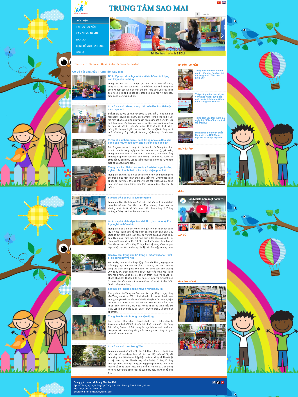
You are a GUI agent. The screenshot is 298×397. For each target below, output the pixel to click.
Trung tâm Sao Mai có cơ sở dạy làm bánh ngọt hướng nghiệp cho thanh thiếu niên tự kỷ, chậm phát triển (140, 169)
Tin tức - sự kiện (86, 26)
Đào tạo (81, 39)
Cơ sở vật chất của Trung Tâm (125, 346)
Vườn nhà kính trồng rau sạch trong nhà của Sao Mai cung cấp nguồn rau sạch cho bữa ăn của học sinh (139, 141)
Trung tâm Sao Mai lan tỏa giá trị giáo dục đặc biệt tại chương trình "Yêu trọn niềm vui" (209, 74)
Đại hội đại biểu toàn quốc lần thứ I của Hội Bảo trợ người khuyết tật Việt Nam (209, 135)
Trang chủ (79, 63)
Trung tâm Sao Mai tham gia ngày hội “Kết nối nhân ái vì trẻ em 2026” (210, 120)
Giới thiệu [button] (82, 20)
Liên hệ (80, 52)
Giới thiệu (93, 63)
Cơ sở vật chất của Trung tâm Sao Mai (120, 63)
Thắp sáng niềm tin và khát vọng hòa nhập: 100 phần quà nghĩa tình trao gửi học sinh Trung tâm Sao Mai (209, 98)
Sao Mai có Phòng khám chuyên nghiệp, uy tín (135, 288)
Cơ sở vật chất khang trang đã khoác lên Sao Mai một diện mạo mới (139, 108)
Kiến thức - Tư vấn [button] (87, 33)
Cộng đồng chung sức (90, 45)
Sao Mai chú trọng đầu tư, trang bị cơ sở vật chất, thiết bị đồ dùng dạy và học (140, 256)
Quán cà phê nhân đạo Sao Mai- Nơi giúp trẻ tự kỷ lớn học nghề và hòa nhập (139, 223)
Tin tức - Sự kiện (188, 64)
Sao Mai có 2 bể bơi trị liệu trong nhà (129, 197)
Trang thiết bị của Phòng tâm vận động (131, 316)
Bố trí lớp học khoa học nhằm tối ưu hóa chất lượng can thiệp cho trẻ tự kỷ (138, 77)
